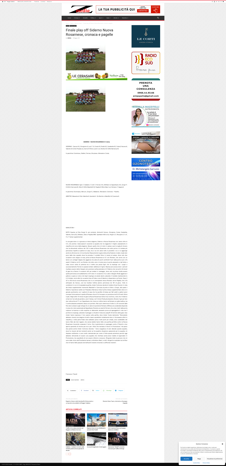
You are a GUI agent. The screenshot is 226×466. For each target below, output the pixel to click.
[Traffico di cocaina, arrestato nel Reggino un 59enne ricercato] (75, 420)
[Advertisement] (96, 126)
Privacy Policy (206, 462)
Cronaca (76, 18)
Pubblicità (36, 1)
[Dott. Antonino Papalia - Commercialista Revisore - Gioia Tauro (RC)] (146, 89)
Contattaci (43, 1)
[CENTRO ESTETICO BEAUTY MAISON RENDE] (146, 142)
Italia (107, 18)
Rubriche (124, 18)
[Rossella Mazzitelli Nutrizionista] (146, 116)
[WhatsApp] (221, 1)
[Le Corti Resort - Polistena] (146, 36)
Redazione (49, 1)
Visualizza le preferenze (214, 459)
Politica (92, 18)
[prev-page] (67, 454)
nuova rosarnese (75, 379)
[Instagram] (214, 1)
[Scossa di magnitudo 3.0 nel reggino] (96, 438)
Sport (100, 18)
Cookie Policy (196, 462)
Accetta (186, 459)
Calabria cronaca (70, 425)
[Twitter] (219, 1)
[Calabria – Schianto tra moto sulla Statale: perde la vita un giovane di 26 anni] (75, 438)
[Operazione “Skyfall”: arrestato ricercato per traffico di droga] (117, 438)
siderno (82, 379)
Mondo (116, 18)
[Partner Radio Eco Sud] (146, 63)
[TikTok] (217, 1)
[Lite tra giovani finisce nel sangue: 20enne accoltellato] (117, 420)
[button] (222, 444)
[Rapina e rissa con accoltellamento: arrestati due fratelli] (96, 420)
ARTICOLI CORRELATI (74, 409)
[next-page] (70, 454)
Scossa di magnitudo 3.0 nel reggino (96, 447)
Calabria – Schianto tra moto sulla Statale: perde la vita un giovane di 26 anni (75, 448)
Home (69, 18)
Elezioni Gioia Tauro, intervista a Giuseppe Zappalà (115, 402)
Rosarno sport (78, 23)
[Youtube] (223, 1)
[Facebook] (212, 1)
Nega (199, 459)
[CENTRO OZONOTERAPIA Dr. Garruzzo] (146, 169)
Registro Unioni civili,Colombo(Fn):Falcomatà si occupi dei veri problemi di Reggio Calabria (79, 402)
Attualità (85, 18)
